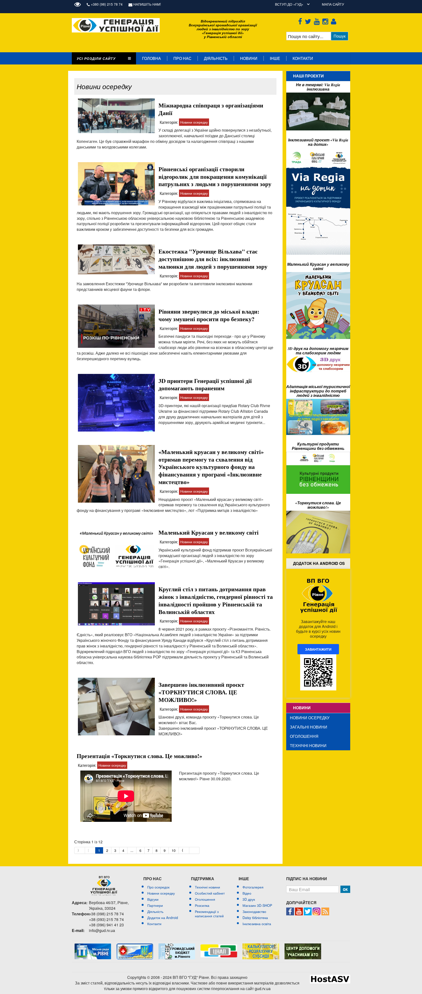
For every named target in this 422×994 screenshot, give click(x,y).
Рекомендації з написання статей (209, 913)
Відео (247, 893)
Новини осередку (194, 122)
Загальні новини (308, 727)
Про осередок (158, 887)
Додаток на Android (162, 917)
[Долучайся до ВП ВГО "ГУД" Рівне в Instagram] (316, 910)
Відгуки (152, 899)
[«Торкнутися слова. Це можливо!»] (318, 513)
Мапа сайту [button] (333, 4)
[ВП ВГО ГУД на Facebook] (301, 20)
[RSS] (325, 910)
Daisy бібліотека (255, 917)
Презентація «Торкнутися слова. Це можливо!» (139, 755)
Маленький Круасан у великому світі (208, 532)
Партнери (155, 905)
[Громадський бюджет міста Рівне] (176, 945)
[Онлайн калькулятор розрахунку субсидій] (261, 945)
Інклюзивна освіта (257, 923)
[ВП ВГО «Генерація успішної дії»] (104, 886)
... (131, 850)
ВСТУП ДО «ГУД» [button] (289, 4)
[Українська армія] (303, 945)
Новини (248, 58)
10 (174, 850)
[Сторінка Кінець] (194, 850)
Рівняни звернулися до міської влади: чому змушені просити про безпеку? (208, 315)
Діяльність (216, 58)
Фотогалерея (253, 887)
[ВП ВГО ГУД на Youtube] (317, 20)
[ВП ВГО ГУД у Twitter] (309, 20)
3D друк (249, 899)
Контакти (303, 58)
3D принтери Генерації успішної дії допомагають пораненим (205, 384)
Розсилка (202, 905)
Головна (151, 58)
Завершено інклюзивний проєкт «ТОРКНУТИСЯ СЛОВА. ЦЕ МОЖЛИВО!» (201, 692)
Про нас (182, 58)
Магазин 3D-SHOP (257, 905)
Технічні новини (308, 745)
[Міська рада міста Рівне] (92, 945)
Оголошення (304, 736)
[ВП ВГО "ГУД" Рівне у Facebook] (290, 910)
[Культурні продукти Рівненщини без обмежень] (318, 454)
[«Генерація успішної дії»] (116, 20)
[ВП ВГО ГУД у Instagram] (326, 20)
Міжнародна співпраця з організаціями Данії (210, 109)
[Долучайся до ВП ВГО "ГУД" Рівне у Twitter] (308, 910)
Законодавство (254, 911)
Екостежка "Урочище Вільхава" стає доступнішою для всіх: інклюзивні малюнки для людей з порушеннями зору (212, 259)
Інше (275, 58)
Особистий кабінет (210, 893)
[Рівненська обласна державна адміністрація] (134, 945)
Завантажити (318, 649)
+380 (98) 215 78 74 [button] (106, 4)
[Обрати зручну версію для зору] (78, 4)
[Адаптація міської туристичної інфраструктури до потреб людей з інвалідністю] (318, 401)
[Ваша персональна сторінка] (334, 20)
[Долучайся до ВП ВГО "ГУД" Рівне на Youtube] (299, 910)
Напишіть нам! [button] (146, 4)
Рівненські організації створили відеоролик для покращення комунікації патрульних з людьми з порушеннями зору (214, 176)
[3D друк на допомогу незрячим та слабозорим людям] (318, 358)
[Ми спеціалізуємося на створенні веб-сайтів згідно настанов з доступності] (330, 977)
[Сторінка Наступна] (184, 850)
